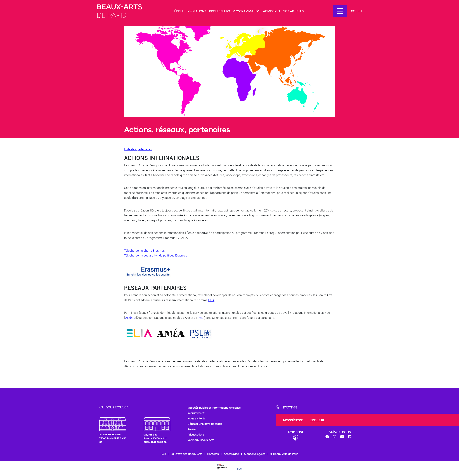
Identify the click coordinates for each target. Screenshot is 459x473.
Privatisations (196, 434)
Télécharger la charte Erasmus (144, 250)
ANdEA (130, 318)
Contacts (213, 454)
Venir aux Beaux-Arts (201, 440)
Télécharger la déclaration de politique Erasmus (155, 255)
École (179, 11)
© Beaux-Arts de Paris (284, 454)
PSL (200, 318)
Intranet (290, 407)
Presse (192, 429)
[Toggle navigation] (340, 11)
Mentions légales (254, 454)
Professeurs (219, 11)
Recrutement (196, 413)
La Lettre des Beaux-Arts (186, 454)
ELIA (211, 300)
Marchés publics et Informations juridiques (214, 407)
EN (360, 11)
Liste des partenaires (138, 149)
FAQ (163, 454)
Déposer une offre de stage (205, 423)
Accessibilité (231, 454)
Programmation (246, 11)
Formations (196, 11)
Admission (271, 11)
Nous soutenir (196, 418)
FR (353, 11)
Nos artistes (293, 11)
